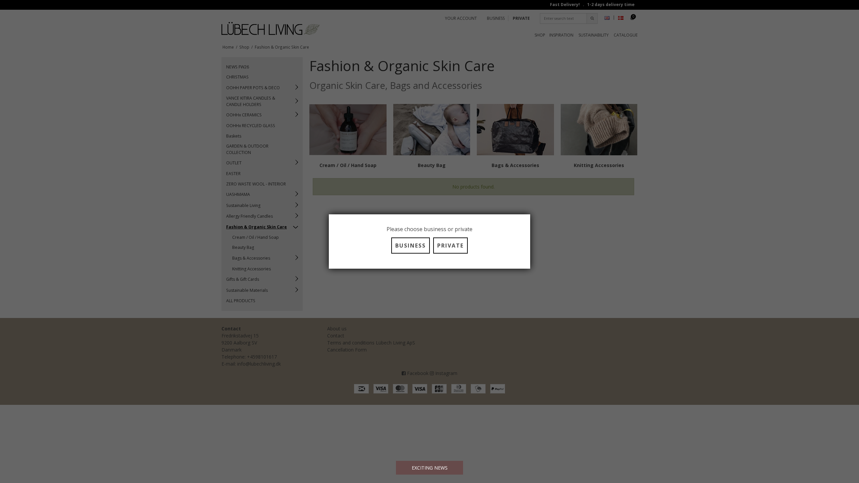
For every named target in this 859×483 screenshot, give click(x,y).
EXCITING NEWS (430, 468)
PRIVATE (450, 245)
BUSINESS (410, 245)
